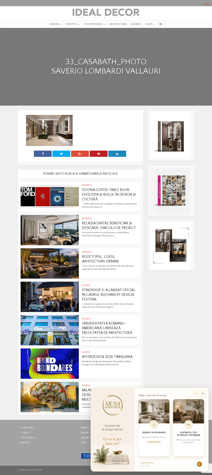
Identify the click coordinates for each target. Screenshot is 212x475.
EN (204, 4)
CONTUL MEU (27, 428)
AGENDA (136, 24)
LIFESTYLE (71, 24)
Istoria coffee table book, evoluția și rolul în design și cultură (109, 194)
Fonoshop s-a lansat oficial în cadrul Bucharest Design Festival (108, 294)
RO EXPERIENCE (93, 24)
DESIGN (54, 24)
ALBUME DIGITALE (89, 433)
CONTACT (26, 433)
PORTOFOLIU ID (28, 437)
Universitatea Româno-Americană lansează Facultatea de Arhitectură (107, 328)
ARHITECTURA (118, 24)
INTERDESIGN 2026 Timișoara (107, 357)
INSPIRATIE (87, 185)
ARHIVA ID (25, 442)
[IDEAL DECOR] (106, 12)
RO (208, 4)
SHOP (149, 24)
